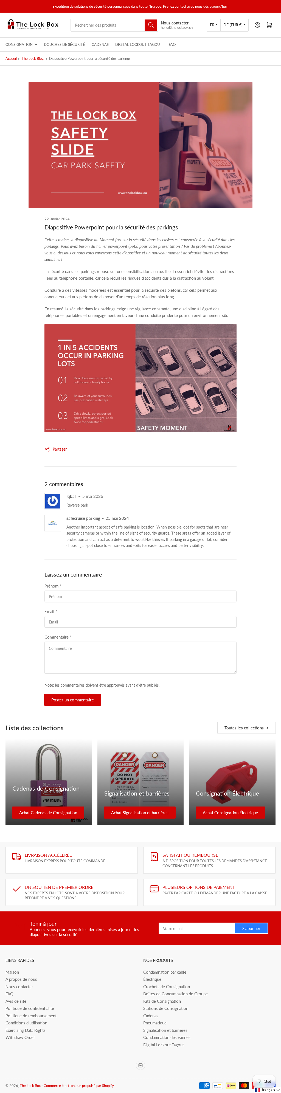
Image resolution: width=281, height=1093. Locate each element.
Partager (60, 449)
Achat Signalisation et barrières (139, 812)
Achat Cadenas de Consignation (48, 812)
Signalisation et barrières (137, 793)
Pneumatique (155, 1022)
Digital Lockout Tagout (138, 44)
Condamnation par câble (164, 972)
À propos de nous (21, 979)
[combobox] (114, 25)
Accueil (11, 58)
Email (50, 611)
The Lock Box (30, 1085)
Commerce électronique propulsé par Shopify (79, 1085)
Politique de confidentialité (29, 1008)
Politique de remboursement (31, 1015)
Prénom (52, 585)
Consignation (19, 44)
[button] (267, 1090)
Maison (12, 972)
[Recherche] (151, 25)
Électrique (152, 979)
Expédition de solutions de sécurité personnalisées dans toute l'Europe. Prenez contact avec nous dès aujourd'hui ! (140, 6)
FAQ (172, 44)
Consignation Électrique (227, 793)
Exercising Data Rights (25, 1030)
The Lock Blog (33, 58)
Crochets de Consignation (166, 986)
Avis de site (15, 1001)
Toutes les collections (244, 727)
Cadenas (100, 44)
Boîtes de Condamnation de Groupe (175, 993)
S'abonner (251, 928)
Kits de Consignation (162, 1001)
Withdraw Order (20, 1037)
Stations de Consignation (165, 1008)
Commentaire (57, 636)
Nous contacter (19, 986)
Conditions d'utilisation (26, 1022)
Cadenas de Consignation (46, 788)
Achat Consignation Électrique (230, 812)
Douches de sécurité (64, 44)
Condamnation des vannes (166, 1037)
